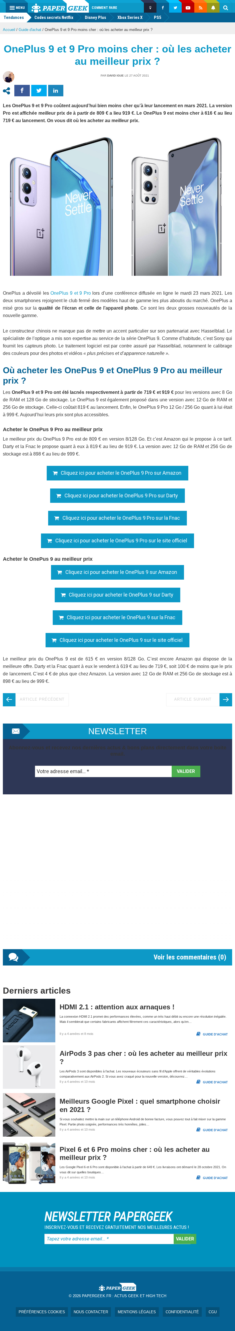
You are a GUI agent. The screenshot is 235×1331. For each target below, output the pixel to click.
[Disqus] (117, 877)
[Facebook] (162, 8)
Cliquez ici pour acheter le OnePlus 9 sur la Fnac (121, 617)
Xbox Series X (129, 17)
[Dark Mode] (150, 8)
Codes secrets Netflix (53, 17)
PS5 (157, 17)
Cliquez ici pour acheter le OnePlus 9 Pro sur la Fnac (121, 518)
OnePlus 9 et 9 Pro (70, 293)
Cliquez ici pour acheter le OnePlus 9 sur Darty (121, 595)
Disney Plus (95, 17)
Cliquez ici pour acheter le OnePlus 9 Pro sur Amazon (121, 473)
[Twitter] (175, 8)
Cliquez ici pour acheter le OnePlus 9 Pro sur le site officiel (121, 541)
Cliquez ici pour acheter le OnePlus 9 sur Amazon (121, 572)
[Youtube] (188, 8)
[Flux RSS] (200, 8)
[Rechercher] (226, 8)
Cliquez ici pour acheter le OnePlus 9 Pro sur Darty (121, 495)
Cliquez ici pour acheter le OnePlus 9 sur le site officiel (121, 640)
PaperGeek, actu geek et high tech (60, 6)
